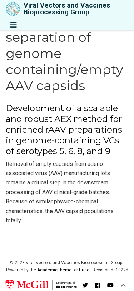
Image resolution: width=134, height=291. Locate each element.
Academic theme (54, 269)
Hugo (84, 269)
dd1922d (119, 269)
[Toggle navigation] (13, 25)
